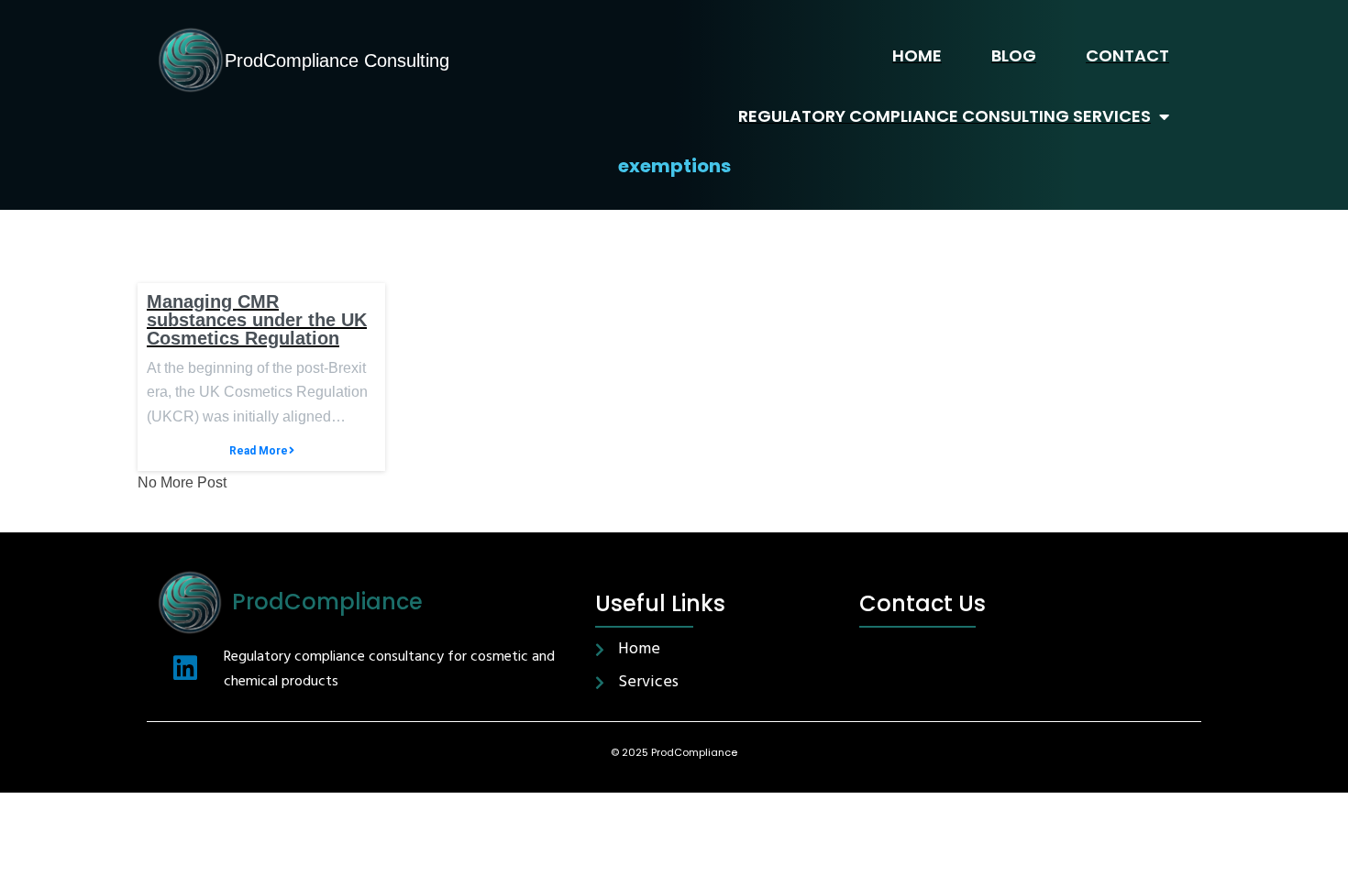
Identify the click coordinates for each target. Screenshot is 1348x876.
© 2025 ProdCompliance (674, 752)
